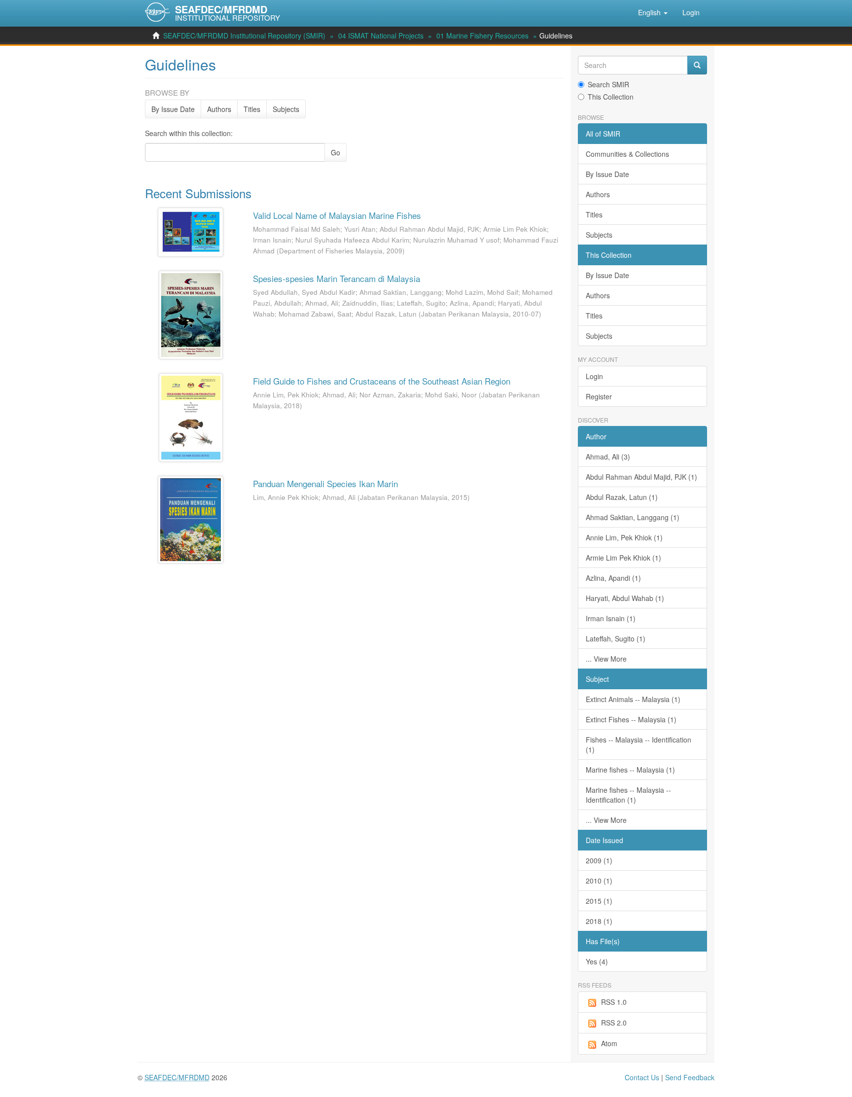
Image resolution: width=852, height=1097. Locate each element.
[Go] (697, 65)
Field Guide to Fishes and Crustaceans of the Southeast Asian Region (381, 381)
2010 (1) (599, 880)
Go (335, 152)
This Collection (611, 97)
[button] (653, 12)
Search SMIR (608, 84)
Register (599, 396)
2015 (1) (599, 901)
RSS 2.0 (614, 1022)
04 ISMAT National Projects (381, 35)
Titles (252, 109)
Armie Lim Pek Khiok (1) (623, 558)
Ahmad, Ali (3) (608, 456)
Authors (219, 109)
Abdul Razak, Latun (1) (622, 497)
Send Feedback (689, 1077)
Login (594, 376)
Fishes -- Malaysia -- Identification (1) (638, 744)
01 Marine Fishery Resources (482, 35)
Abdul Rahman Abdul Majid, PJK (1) (641, 477)
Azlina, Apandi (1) (613, 578)
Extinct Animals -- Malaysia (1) (633, 699)
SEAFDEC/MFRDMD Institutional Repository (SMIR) (244, 35)
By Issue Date (173, 109)
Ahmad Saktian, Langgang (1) (632, 517)
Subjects (286, 109)
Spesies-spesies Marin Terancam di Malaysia (336, 278)
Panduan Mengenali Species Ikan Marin (325, 483)
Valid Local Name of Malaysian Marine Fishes (337, 215)
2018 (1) (599, 921)
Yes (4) (597, 961)
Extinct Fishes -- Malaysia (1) (631, 719)
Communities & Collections (627, 154)
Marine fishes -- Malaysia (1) (630, 770)
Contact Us (642, 1077)
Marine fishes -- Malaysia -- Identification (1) (628, 795)
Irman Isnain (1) (611, 618)
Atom (609, 1043)
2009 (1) (599, 860)
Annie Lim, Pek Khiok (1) (624, 537)
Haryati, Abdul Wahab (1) (625, 598)
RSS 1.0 (614, 1002)
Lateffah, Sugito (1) (615, 638)
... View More (606, 659)
